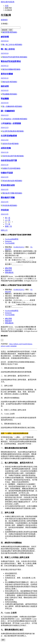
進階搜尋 (4, 20)
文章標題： (5, 24)
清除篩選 (4, 30)
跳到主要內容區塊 (7, 2)
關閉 (3, 640)
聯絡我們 (8, 270)
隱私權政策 (9, 272)
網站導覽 (8, 268)
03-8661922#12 (19, 247)
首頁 (6, 6)
